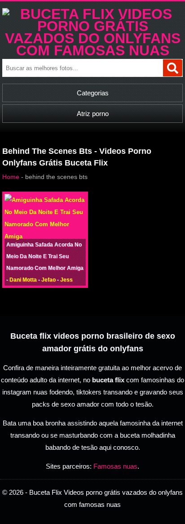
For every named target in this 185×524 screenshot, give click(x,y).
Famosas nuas (115, 466)
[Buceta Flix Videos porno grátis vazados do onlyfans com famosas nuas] (92, 50)
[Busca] (172, 67)
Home (10, 176)
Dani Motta (23, 280)
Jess (66, 280)
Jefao (48, 280)
